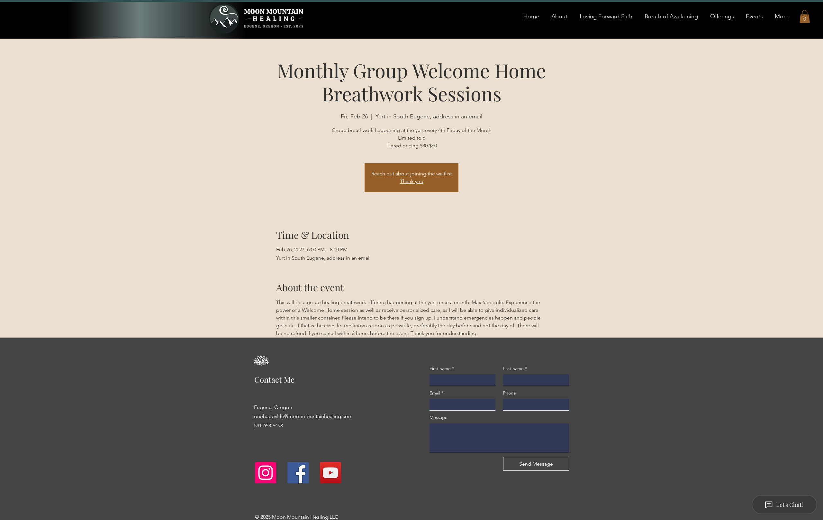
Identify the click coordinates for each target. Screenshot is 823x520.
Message (439, 417)
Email (436, 393)
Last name (515, 368)
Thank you (411, 181)
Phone (509, 393)
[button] (804, 16)
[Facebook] (298, 472)
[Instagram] (265, 472)
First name (442, 368)
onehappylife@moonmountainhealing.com (303, 416)
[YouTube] (330, 472)
